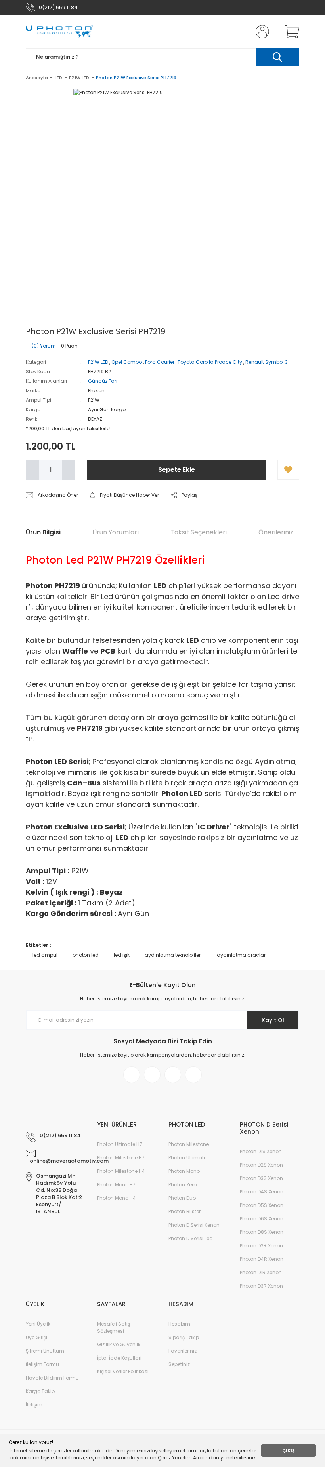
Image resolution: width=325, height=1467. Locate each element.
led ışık (122, 955)
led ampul (44, 955)
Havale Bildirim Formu (52, 1377)
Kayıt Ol (273, 1020)
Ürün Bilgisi (43, 532)
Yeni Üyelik (38, 1324)
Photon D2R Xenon (261, 1245)
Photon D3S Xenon (261, 1178)
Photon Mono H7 (116, 1184)
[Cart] (290, 32)
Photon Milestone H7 (121, 1157)
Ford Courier (159, 362)
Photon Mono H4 (116, 1198)
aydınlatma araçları (242, 955)
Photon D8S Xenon (261, 1232)
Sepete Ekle (176, 469)
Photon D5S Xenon (261, 1205)
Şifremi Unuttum (45, 1350)
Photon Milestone (188, 1144)
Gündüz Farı (102, 381)
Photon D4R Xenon (261, 1259)
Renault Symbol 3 (266, 362)
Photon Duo (182, 1198)
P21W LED (98, 362)
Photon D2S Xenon (261, 1164)
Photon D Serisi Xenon (194, 1225)
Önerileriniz (275, 532)
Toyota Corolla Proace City (210, 362)
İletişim (34, 1404)
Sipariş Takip (183, 1337)
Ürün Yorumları (115, 532)
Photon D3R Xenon (261, 1286)
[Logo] (59, 32)
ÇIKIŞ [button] (288, 1451)
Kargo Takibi (41, 1391)
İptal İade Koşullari (119, 1358)
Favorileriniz (182, 1350)
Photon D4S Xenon (261, 1191)
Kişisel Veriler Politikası (123, 1371)
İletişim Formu (42, 1364)
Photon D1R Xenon (261, 1272)
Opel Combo (126, 362)
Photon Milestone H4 (121, 1171)
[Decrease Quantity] (32, 470)
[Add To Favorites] (288, 470)
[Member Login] (260, 32)
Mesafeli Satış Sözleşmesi (113, 1327)
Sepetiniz (179, 1364)
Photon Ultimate (187, 1157)
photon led (86, 955)
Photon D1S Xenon (261, 1151)
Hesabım (179, 1324)
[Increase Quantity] (68, 470)
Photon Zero (182, 1184)
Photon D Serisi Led (190, 1238)
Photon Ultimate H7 (119, 1144)
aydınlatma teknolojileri (173, 955)
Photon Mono (184, 1171)
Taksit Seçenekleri (198, 532)
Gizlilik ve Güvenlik (118, 1344)
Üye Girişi (36, 1337)
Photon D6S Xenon (261, 1218)
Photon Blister (184, 1211)
